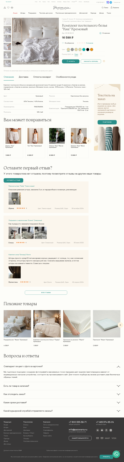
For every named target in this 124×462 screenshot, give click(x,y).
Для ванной (83, 13)
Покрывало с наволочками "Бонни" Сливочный (25, 220)
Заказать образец (91, 61)
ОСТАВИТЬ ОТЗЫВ (13, 180)
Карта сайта (47, 435)
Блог (49, 1)
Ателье (80, 1)
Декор (101, 13)
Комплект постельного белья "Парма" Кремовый (46, 340)
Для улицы (7, 444)
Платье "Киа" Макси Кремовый (56, 146)
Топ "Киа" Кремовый (34, 146)
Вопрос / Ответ (66, 1)
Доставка (59, 1)
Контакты (53, 1)
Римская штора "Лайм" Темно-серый (21, 186)
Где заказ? (8, 1)
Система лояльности (30, 441)
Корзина (116, 7)
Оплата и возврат (42, 77)
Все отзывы (46, 292)
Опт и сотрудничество (51, 424)
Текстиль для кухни (46, 13)
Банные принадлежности (12, 433)
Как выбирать (28, 435)
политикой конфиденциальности (88, 456)
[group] (68, 49)
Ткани (109, 13)
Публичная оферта (51, 450)
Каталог (71, 19)
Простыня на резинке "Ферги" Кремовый (73, 340)
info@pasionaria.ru (78, 430)
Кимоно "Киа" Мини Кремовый (78, 146)
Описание (9, 77)
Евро (76, 54)
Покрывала (32, 13)
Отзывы (74, 1)
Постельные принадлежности (66, 13)
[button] (3, 141)
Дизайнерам (86, 1)
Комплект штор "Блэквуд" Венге (20, 254)
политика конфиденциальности (68, 450)
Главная (64, 19)
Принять (106, 456)
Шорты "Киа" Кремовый (9, 146)
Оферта (46, 433)
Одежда (93, 13)
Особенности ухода (66, 77)
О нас (36, 1)
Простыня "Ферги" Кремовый (103, 339)
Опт (40, 1)
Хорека (44, 1)
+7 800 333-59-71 (100, 2)
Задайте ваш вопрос (80, 438)
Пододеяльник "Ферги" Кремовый (15, 339)
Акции (15, 13)
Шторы (22, 13)
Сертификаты (48, 430)
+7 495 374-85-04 (105, 422)
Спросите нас (117, 2)
